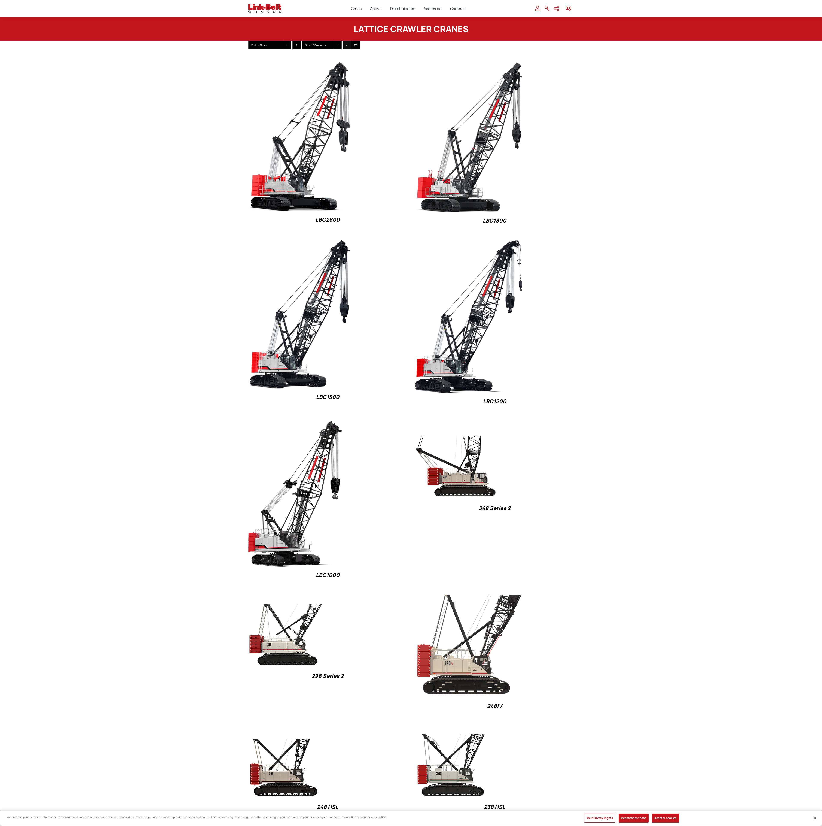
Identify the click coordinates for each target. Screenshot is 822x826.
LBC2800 (327, 219)
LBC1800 (494, 220)
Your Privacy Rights (600, 818)
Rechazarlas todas (633, 818)
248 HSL (327, 807)
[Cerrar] (815, 818)
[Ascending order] (296, 45)
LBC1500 (327, 397)
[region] (411, 818)
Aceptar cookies (665, 818)
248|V (494, 706)
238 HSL (494, 807)
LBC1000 (328, 575)
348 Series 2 (495, 508)
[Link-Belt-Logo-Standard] (264, 6)
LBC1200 (494, 401)
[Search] (547, 8)
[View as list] (355, 45)
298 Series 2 (327, 676)
